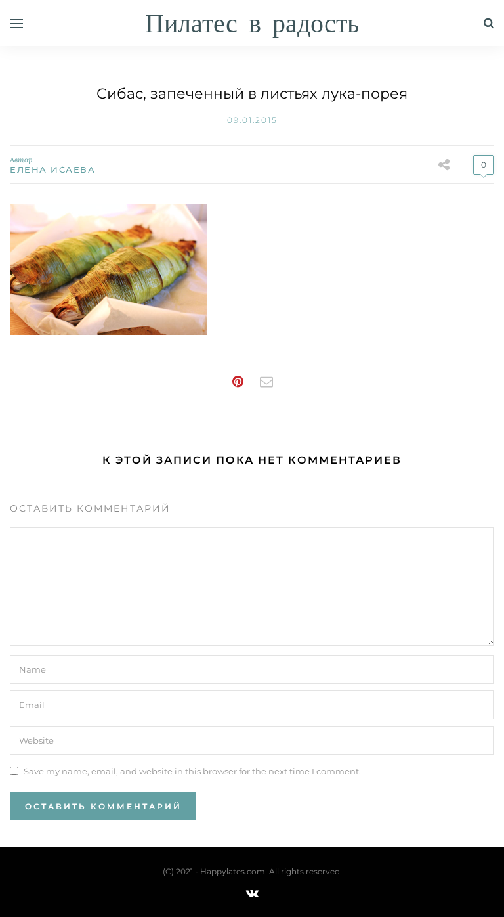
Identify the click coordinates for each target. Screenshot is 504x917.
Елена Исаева (52, 169)
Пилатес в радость (252, 24)
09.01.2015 (252, 120)
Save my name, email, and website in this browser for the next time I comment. (192, 770)
